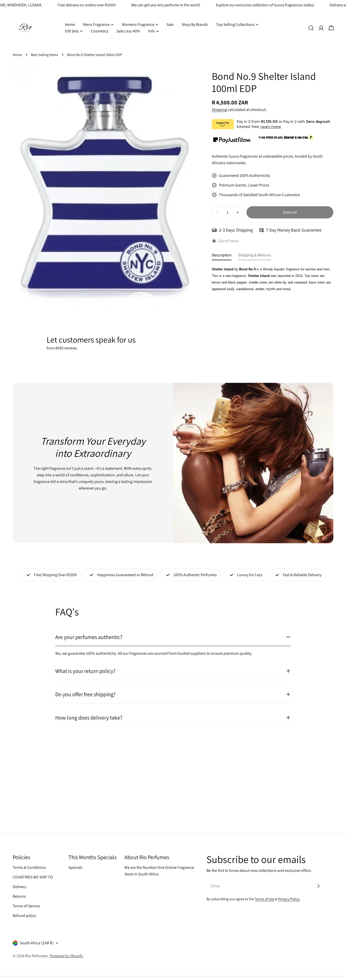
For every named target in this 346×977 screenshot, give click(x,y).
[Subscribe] (318, 886)
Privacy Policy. (289, 898)
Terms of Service (26, 906)
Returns (19, 896)
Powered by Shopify (66, 956)
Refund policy (24, 915)
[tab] (222, 256)
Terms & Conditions (29, 867)
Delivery (19, 886)
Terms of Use (264, 898)
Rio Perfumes (36, 956)
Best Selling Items (44, 54)
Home (17, 54)
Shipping (219, 109)
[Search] (311, 28)
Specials (75, 867)
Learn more (271, 126)
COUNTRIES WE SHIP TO (33, 877)
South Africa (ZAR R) (36, 943)
